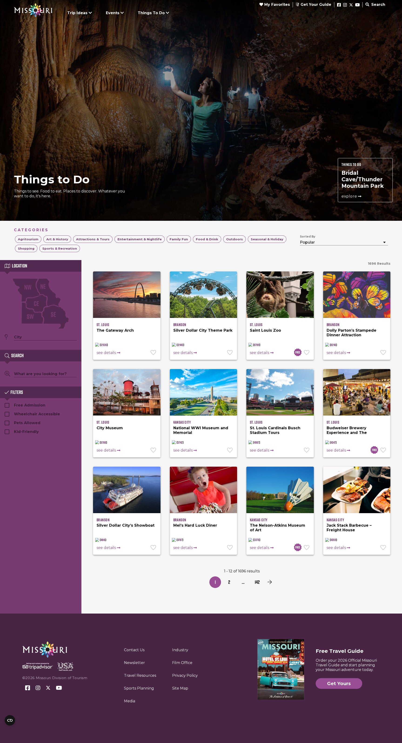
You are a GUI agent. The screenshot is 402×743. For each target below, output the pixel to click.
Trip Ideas (77, 13)
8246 (333, 345)
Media (129, 701)
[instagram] (345, 5)
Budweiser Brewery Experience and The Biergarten (347, 432)
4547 (333, 442)
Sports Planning (139, 688)
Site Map (180, 688)
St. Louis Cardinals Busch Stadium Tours (275, 430)
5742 (180, 442)
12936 (104, 345)
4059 (333, 540)
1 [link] (215, 582)
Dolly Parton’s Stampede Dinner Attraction (351, 332)
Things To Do (151, 13)
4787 (180, 540)
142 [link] (257, 582)
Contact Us (134, 650)
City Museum (110, 428)
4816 (103, 540)
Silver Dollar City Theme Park (202, 330)
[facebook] (339, 5)
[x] (351, 5)
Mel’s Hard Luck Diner (195, 525)
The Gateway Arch (115, 330)
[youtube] (357, 5)
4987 (256, 442)
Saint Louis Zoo (265, 330)
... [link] (243, 582)
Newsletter (134, 662)
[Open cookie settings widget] (10, 720)
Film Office (182, 662)
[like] (154, 353)
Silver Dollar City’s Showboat (125, 525)
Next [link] (269, 582)
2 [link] (229, 582)
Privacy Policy (185, 675)
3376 (256, 540)
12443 (180, 345)
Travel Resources (140, 675)
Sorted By (307, 236)
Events (112, 13)
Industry (180, 650)
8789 (256, 345)
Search (377, 4)
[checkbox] (28, 239)
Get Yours (339, 683)
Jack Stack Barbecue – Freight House (349, 527)
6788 (103, 442)
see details (106, 352)
